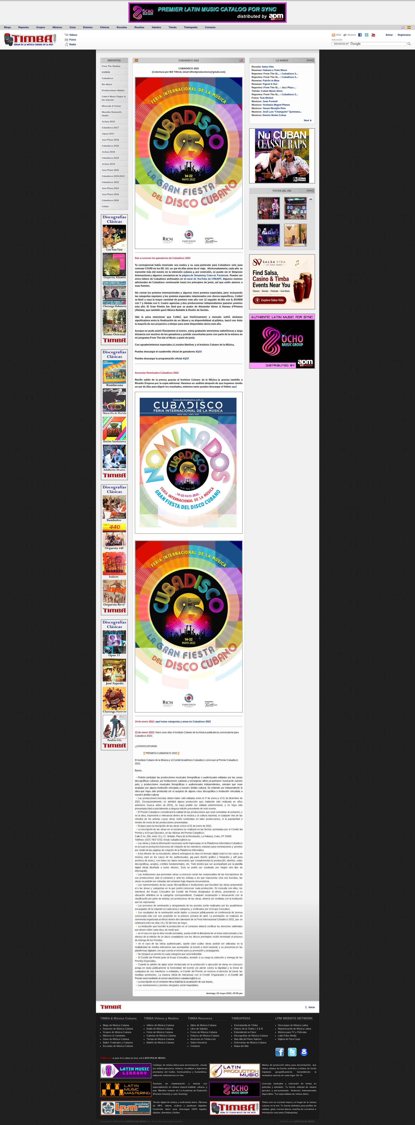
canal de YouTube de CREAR (203, 279)
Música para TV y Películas (292, 1032)
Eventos (88, 27)
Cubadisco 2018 (110, 146)
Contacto (210, 27)
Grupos (40, 27)
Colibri (105, 206)
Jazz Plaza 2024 (110, 188)
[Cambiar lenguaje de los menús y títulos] (409, 28)
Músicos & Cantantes (114, 1035)
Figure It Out (270, 84)
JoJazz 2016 (108, 121)
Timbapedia (190, 27)
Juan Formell (270, 101)
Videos (73, 35)
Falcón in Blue (271, 80)
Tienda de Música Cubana (160, 1039)
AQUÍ (186, 358)
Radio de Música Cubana (160, 1028)
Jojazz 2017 (108, 133)
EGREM (106, 72)
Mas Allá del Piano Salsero (248, 1039)
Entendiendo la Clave (245, 1032)
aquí (234, 386)
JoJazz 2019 (108, 164)
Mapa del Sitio (241, 1046)
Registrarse (404, 35)
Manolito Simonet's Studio (112, 114)
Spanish (136, 60)
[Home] (110, 1006)
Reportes (23, 27)
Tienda (172, 27)
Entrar (389, 35)
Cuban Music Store (272, 91)
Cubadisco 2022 (110, 182)
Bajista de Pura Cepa (289, 1039)
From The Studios (111, 66)
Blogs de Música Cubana (116, 1025)
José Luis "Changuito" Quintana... (282, 111)
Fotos (72, 39)
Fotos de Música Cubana (160, 1032)
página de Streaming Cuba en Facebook (204, 275)
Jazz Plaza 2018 (110, 140)
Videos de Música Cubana (160, 1025)
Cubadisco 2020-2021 (113, 176)
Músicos (57, 27)
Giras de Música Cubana (116, 1039)
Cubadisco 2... (290, 73)
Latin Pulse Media (287, 1035)
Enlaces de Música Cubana (204, 1035)
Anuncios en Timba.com (203, 1039)
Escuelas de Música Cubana (118, 1046)
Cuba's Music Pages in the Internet (114, 98)
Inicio (312, 1007)
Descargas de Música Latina (293, 1025)
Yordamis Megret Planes (276, 104)
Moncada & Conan (111, 106)
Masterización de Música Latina (294, 1028)
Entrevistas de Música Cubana (250, 1042)
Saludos (156, 27)
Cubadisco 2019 (110, 158)
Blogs (7, 27)
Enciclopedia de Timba (246, 1025)
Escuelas (122, 27)
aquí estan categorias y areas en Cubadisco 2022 (183, 721)
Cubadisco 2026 (110, 200)
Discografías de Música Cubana (251, 1035)
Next (306, 120)
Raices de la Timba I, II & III (248, 1028)
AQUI (199, 351)
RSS (338, 35)
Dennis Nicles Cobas (274, 115)
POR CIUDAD (337, 40)
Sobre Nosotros (198, 1042)
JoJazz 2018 (108, 152)
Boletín (352, 35)
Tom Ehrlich (266, 98)
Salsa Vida (268, 66)
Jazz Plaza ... (289, 87)
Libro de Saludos (199, 1028)
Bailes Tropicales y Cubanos (118, 1042)
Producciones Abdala (113, 90)
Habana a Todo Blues (275, 70)
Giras (73, 27)
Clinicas (104, 27)
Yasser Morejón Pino (274, 108)
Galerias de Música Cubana (161, 1035)
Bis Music (107, 84)
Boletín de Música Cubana (160, 1042)
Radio (72, 44)
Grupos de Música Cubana (117, 1032)
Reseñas (139, 27)
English (241, 60)
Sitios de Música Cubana (203, 1025)
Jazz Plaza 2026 (110, 194)
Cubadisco (107, 78)
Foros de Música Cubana (203, 1032)
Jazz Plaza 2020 (110, 170)
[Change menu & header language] (402, 28)
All (310, 199)
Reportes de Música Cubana (118, 1028)
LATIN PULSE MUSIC (136, 1121)
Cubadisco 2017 (110, 127)
